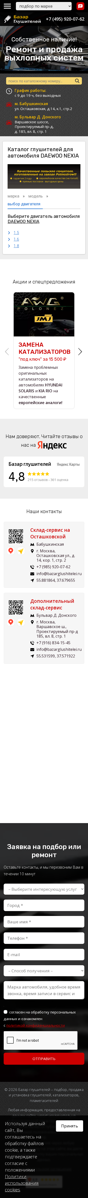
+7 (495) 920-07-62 (65, 19)
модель (36, 196)
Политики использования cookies (22, 1183)
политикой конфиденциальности (35, 1025)
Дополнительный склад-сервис (52, 604)
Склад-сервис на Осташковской (50, 533)
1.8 (16, 246)
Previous (7, 350)
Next (80, 350)
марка (14, 196)
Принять (69, 1126)
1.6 (16, 239)
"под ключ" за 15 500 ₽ (44, 351)
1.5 (16, 232)
